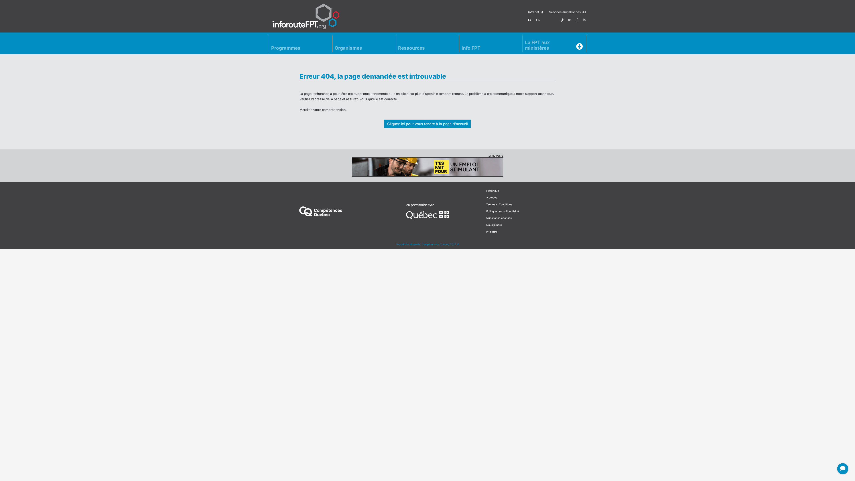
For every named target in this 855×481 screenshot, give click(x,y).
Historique (492, 190)
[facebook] (577, 20)
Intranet (534, 12)
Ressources (411, 48)
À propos (491, 197)
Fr (529, 20)
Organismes (348, 48)
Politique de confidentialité (502, 211)
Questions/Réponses (499, 218)
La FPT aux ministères (537, 45)
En (538, 20)
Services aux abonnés (565, 12)
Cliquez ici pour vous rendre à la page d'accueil (427, 124)
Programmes (285, 48)
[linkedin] (584, 20)
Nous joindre (494, 224)
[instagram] (569, 20)
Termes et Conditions (499, 204)
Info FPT (471, 48)
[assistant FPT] (842, 468)
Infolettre (491, 231)
